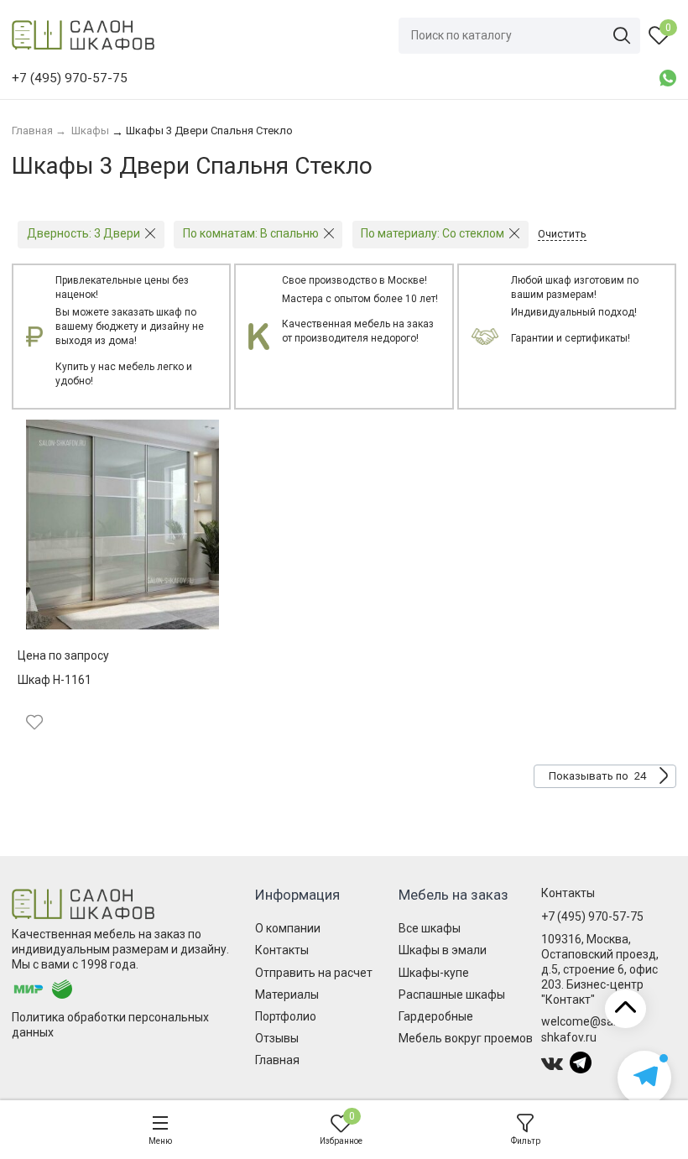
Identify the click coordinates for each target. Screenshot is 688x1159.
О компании (288, 928)
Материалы (287, 994)
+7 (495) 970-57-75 (592, 916)
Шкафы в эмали (443, 950)
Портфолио (285, 1016)
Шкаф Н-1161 (54, 680)
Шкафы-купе (434, 972)
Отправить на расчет (314, 972)
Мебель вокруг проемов (466, 1038)
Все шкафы (430, 928)
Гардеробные (436, 1016)
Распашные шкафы (452, 994)
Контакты (282, 950)
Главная (277, 1060)
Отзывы (277, 1038)
